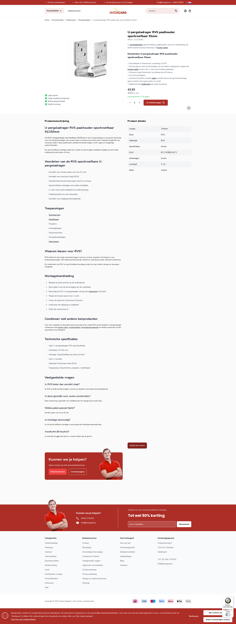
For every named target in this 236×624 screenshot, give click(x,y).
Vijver (47, 569)
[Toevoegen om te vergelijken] (188, 108)
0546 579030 (178, 2)
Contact (85, 543)
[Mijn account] (185, 10)
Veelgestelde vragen (91, 560)
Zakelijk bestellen (127, 552)
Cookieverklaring (89, 569)
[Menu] (232, 597)
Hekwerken (54, 241)
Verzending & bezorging (92, 552)
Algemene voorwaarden (92, 565)
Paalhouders (71, 20)
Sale (47, 587)
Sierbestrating (51, 565)
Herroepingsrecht (127, 547)
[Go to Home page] (118, 11)
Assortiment (53, 10)
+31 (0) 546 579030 (167, 559)
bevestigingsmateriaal (89, 327)
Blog (122, 560)
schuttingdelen (75, 327)
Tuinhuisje (49, 547)
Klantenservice (74, 10)
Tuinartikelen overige (53, 574)
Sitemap (85, 583)
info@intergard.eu (164, 2)
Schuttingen (54, 219)
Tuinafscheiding (51, 543)
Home (47, 20)
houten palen (162, 47)
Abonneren (184, 524)
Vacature (123, 565)
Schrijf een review (137, 445)
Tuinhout (48, 552)
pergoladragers (136, 44)
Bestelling (86, 547)
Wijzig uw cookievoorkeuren (94, 578)
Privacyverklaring (89, 574)
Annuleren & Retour (90, 556)
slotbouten (146, 84)
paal (57, 436)
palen (154, 78)
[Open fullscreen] (90, 59)
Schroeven (49, 583)
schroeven (93, 291)
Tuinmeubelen (51, 556)
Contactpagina (77, 471)
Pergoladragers (85, 20)
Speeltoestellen (52, 560)
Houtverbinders (58, 20)
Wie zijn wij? (125, 543)
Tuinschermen (54, 215)
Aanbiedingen (126, 556)
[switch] (227, 614)
